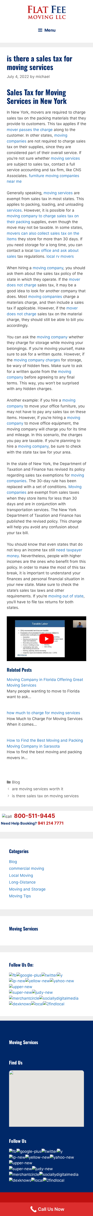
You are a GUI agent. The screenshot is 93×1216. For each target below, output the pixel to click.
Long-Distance (22, 882)
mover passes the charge (30, 129)
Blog (16, 782)
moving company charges (37, 360)
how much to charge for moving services (43, 713)
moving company (48, 268)
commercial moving (26, 868)
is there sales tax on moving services (45, 796)
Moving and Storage (27, 889)
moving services (65, 158)
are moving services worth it (37, 789)
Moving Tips (20, 896)
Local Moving (21, 875)
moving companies (45, 296)
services (14, 210)
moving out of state (66, 596)
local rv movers (60, 256)
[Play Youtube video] (46, 638)
